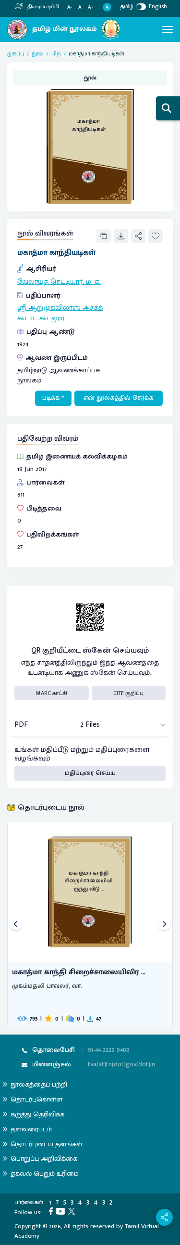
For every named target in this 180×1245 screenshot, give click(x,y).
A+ (91, 7)
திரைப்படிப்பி (42, 6)
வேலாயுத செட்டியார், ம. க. (59, 282)
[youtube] (62, 1211)
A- (69, 7)
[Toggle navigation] (167, 29)
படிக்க (51, 398)
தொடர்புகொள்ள (36, 1099)
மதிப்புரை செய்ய (90, 773)
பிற (56, 53)
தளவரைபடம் (31, 1129)
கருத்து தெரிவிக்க (37, 1114)
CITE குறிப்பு (128, 693)
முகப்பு (15, 53)
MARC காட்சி (51, 693)
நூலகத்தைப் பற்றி (39, 1084)
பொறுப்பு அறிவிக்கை (44, 1158)
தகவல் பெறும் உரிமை (45, 1173)
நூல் (38, 53)
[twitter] (73, 1211)
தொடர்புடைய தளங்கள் (47, 1144)
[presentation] (15, 924)
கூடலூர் (51, 318)
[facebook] (52, 1211)
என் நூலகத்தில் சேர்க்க (119, 398)
